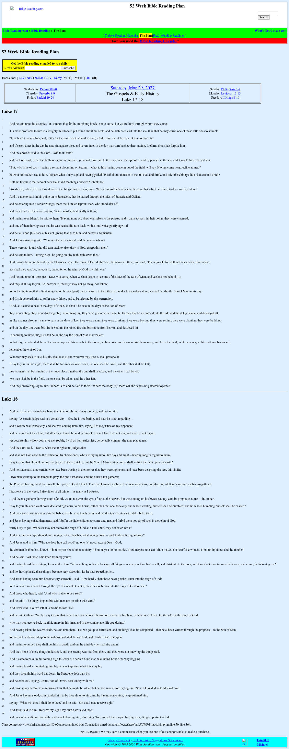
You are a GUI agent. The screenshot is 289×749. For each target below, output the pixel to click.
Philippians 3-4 (230, 89)
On (88, 78)
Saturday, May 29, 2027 (133, 87)
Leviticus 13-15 (231, 93)
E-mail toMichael (263, 742)
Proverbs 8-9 (47, 93)
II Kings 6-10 (231, 97)
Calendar (132, 35)
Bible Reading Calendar (158, 40)
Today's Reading (115, 35)
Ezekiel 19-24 (45, 97)
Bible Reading (40, 30)
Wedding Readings (172, 35)
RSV (48, 78)
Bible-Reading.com (15, 30)
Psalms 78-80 (48, 89)
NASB (39, 78)
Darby (58, 78)
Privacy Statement (119, 740)
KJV (22, 78)
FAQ (156, 35)
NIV (29, 78)
